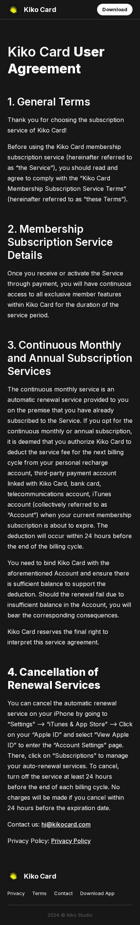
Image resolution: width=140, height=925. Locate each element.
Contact (63, 893)
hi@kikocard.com (66, 824)
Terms (39, 893)
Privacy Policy (71, 841)
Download (114, 9)
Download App (97, 893)
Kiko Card (40, 9)
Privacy (16, 893)
